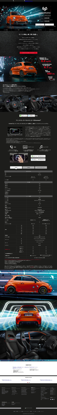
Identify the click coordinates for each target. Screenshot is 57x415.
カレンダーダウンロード (15, 393)
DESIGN (40, 24)
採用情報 (17, 411)
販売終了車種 (3, 403)
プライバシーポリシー (26, 411)
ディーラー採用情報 (21, 411)
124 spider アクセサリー (43, 397)
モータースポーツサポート (24, 392)
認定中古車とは (3, 404)
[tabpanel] (9, 380)
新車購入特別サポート (33, 389)
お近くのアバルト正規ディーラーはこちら (28, 52)
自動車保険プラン (33, 392)
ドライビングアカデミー (24, 393)
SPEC (49, 24)
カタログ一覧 (42, 395)
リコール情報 (38, 411)
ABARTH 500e (3, 389)
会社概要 (14, 411)
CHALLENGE (13, 404)
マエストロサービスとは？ (44, 389)
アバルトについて (14, 389)
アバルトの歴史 (14, 390)
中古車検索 (3, 405)
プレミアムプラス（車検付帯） (44, 392)
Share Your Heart (13, 403)
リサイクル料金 (32, 266)
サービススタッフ (43, 390)
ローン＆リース (33, 390)
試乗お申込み (51, 391)
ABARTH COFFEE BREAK (24, 389)
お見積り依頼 (51, 390)
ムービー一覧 (13, 394)
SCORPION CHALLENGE (24, 394)
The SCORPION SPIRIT (23, 390)
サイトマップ (42, 411)
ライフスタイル (14, 392)
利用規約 (31, 411)
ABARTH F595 (3, 390)
